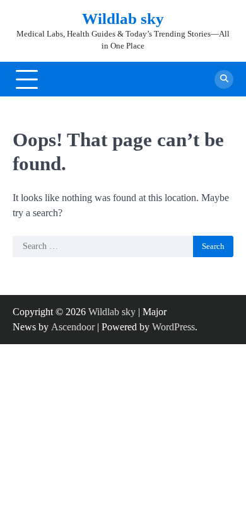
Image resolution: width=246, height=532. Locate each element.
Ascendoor (73, 326)
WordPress (173, 326)
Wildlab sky (123, 18)
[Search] (223, 79)
